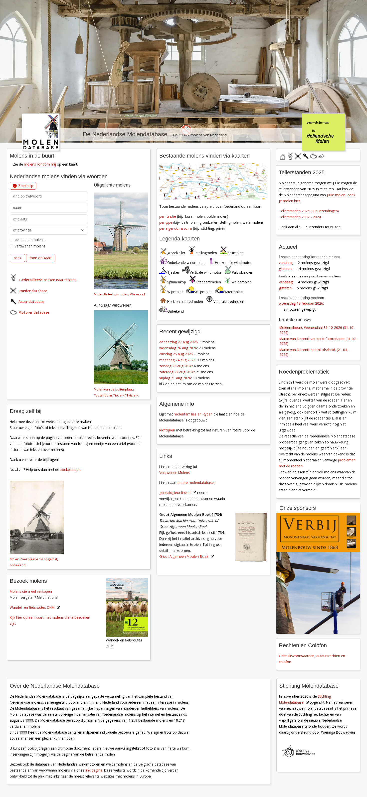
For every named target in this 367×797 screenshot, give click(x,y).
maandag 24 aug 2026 (177, 360)
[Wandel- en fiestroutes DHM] (129, 607)
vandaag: (286, 262)
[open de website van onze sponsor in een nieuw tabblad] (318, 573)
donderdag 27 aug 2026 (178, 342)
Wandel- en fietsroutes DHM (32, 607)
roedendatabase (297, 155)
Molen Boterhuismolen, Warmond (119, 294)
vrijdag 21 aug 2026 (175, 378)
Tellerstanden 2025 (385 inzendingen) (309, 210)
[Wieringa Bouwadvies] (321, 752)
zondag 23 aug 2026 (175, 366)
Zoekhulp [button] (25, 185)
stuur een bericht (321, 156)
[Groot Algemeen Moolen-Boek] (254, 507)
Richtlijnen (167, 430)
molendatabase (290, 155)
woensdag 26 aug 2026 (178, 348)
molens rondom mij (40, 164)
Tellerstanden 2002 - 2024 (300, 216)
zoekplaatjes (70, 469)
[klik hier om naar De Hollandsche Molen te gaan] (323, 131)
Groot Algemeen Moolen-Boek (183, 556)
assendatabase (305, 155)
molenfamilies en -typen (193, 414)
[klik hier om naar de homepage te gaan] (40, 131)
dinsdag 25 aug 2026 (176, 354)
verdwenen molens (30, 246)
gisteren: (285, 268)
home (282, 155)
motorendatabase (313, 155)
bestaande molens (29, 239)
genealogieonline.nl (174, 492)
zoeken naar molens (47, 279)
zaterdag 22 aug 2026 (176, 372)
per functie (167, 216)
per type (165, 222)
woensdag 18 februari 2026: (301, 303)
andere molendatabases (196, 482)
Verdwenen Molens (174, 472)
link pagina (93, 770)
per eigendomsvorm (175, 228)
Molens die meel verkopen (31, 591)
